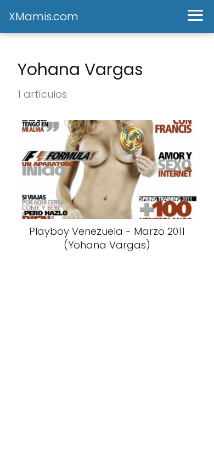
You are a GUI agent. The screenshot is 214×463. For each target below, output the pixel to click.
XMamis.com (43, 16)
